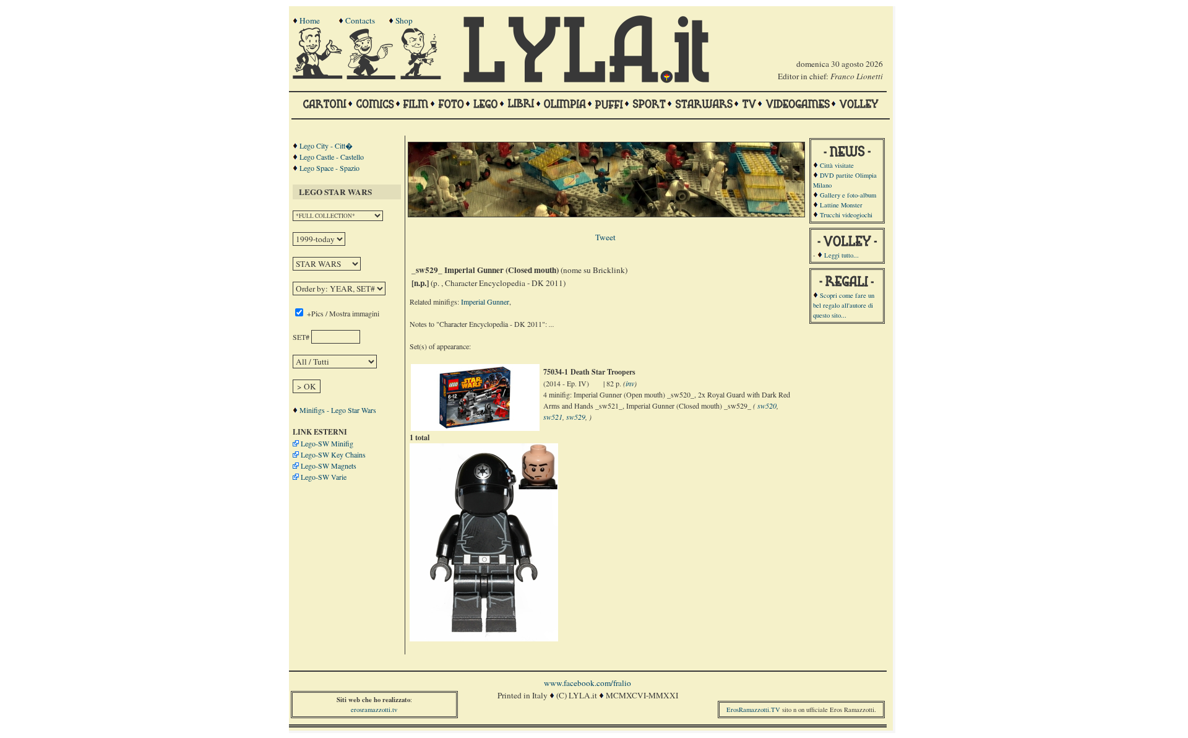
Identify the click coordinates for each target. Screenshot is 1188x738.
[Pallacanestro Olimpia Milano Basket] (565, 109)
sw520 (767, 405)
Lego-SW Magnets (328, 466)
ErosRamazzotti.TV (753, 709)
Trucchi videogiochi (846, 215)
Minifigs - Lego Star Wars (337, 410)
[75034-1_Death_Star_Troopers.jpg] (474, 425)
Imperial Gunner (485, 301)
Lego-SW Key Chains (333, 454)
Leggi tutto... (841, 255)
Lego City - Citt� (326, 145)
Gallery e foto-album (848, 195)
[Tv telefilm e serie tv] (749, 109)
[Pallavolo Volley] (859, 109)
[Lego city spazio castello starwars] (485, 109)
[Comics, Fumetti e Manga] (375, 109)
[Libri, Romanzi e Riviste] (521, 109)
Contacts (360, 20)
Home (309, 20)
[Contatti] (372, 76)
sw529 (575, 417)
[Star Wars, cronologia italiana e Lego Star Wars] (704, 109)
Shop (404, 20)
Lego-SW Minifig (327, 443)
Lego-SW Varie (323, 477)
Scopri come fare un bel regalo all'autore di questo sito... (843, 305)
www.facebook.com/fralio (587, 682)
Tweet (605, 237)
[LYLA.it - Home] (586, 79)
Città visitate (837, 165)
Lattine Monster (841, 205)
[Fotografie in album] (451, 109)
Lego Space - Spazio (329, 168)
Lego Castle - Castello (331, 157)
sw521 (552, 417)
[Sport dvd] (649, 109)
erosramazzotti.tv (374, 709)
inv (630, 383)
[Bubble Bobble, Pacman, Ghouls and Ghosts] (797, 109)
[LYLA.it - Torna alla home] (319, 76)
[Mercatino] (426, 76)
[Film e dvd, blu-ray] (416, 109)
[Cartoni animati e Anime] (324, 109)
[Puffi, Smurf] (609, 109)
